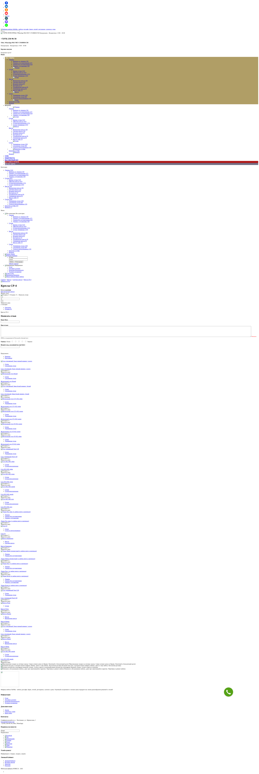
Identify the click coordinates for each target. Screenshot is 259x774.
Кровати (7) (8, 207)
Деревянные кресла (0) (20, 89)
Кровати (11, 103)
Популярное (8, 358)
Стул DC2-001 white (7, 469)
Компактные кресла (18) (20, 80)
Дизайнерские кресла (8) (20, 87)
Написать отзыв (23, 295)
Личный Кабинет (10, 761)
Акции (7, 710)
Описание (8, 307)
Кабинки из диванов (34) (20, 61)
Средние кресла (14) (19, 82)
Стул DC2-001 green (7, 482)
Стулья (11, 69)
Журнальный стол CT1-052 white (11, 406)
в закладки (4, 304)
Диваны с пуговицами (12, 518)
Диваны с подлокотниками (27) (22, 63)
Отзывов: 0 (13, 295)
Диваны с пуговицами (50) (21, 66)
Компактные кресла (11, 618)
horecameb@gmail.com (7, 722)
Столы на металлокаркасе (12, 530)
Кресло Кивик (5, 621)
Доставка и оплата (14, 268)
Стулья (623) (8, 178)
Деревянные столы (10, 403)
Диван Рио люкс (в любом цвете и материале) (15, 521)
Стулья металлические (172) (21, 74)
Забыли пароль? (14, 263)
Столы (11, 93)
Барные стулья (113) (19, 71)
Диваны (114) (9, 170)
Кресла (11, 79)
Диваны (11, 59)
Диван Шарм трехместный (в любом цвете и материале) (18, 559)
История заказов (10, 762)
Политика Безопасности (16, 270)
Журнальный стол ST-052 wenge (10, 431)
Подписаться (4, 732)
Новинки (7, 356)
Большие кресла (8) (19, 84)
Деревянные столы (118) (20, 95)
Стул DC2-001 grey (6, 507)
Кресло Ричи (5, 609)
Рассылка (7, 765)
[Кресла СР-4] (5, 281)
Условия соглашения (15, 272)
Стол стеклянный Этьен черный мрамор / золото (15, 369)
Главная (3, 279)
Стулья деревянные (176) (20, 76)
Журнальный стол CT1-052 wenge (11, 419)
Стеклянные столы (10, 366)
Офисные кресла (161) (20, 72)
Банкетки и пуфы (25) (11, 206)
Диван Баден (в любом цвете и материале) (14, 585)
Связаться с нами (10, 711)
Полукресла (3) (17, 85)
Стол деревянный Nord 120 (9, 456)
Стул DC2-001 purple (7, 494)
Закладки (7, 764)
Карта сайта (8, 713)
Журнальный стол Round (8, 381)
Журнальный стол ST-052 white (10, 444)
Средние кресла (17, 279)
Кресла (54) (8, 186)
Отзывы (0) (8, 309)
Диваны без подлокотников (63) (23, 64)
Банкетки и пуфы (14, 102)
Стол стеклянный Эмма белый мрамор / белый (15, 394)
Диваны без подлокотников (13, 516)
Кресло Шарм (5, 646)
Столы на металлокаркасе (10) (22, 98)
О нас (10, 267)
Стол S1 (3, 533)
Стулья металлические (11, 466)
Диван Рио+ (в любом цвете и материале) (13, 571)
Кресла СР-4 (27, 279)
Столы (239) (8, 199)
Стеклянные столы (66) (20, 97)
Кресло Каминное (6, 546)
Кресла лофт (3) (18, 90)
